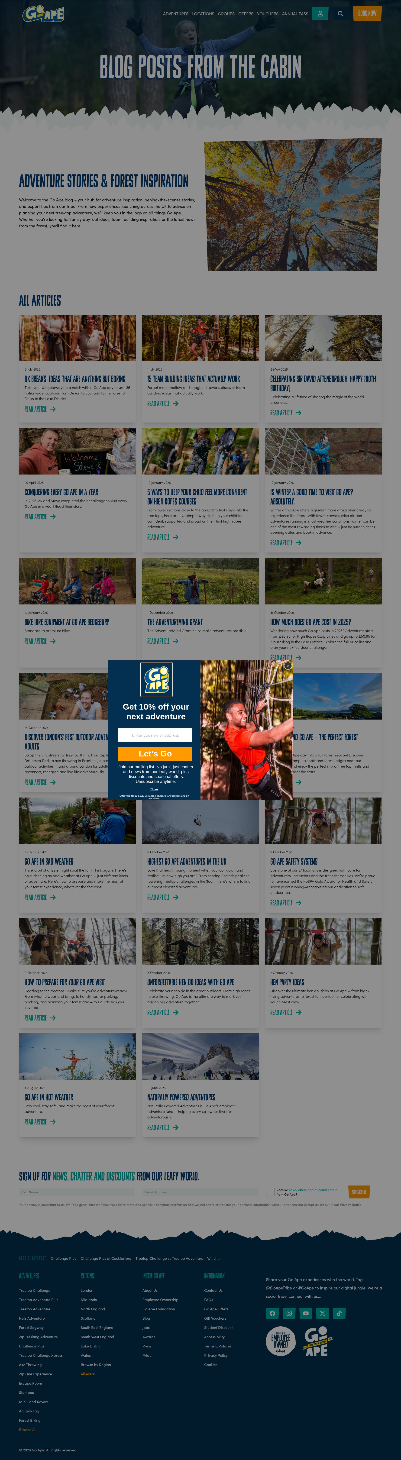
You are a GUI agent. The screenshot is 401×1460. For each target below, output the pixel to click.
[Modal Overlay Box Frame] (200, 730)
